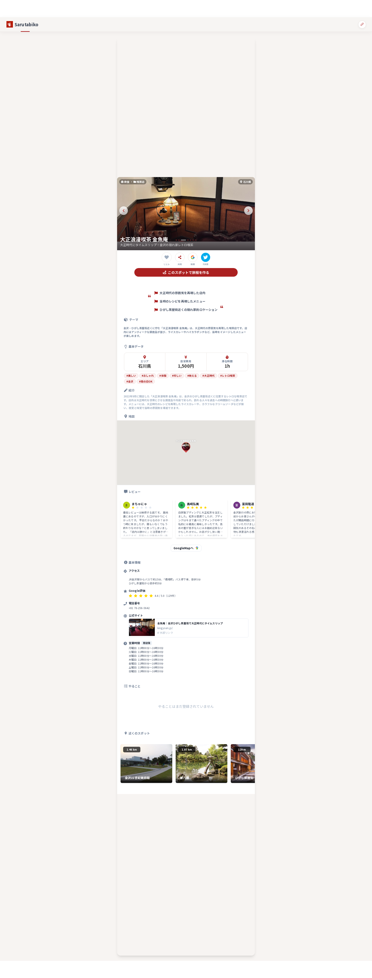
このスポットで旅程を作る (188, 272)
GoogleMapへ (184, 548)
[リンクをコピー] (362, 24)
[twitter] (205, 257)
